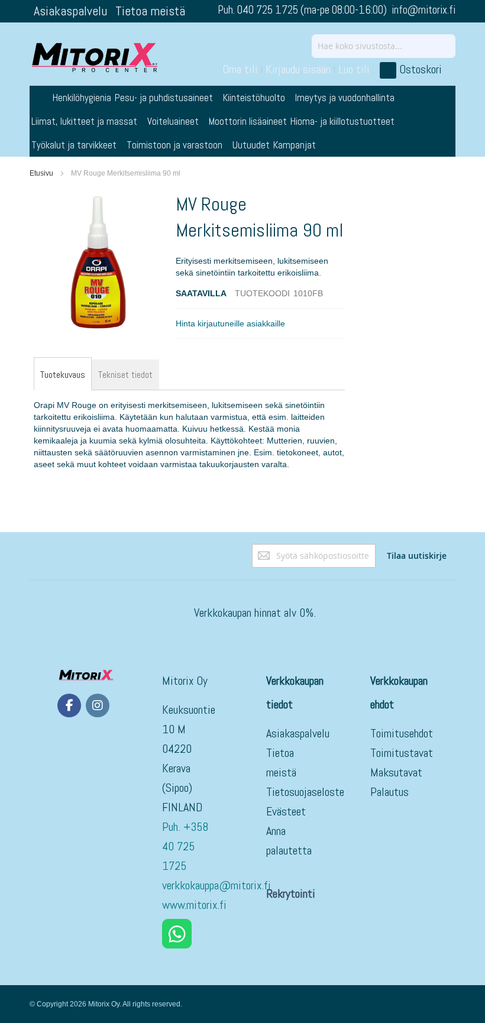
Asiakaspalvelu (70, 10)
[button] (230, 323)
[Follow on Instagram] (97, 705)
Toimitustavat (401, 752)
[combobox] (383, 46)
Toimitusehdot (401, 733)
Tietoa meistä (150, 10)
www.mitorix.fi (194, 904)
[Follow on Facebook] (69, 705)
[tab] (63, 375)
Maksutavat (396, 772)
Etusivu (41, 173)
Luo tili (354, 69)
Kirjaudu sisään (298, 69)
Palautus (389, 791)
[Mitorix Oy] (95, 57)
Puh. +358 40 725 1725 (185, 846)
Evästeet (286, 811)
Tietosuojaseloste (305, 791)
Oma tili (240, 69)
